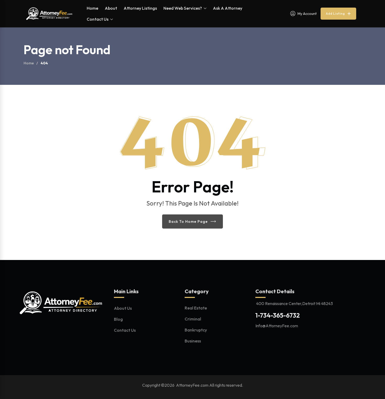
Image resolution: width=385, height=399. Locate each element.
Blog (118, 319)
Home (92, 8)
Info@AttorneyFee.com (276, 325)
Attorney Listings (140, 8)
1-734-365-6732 (277, 315)
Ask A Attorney (227, 8)
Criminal (193, 319)
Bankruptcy (196, 329)
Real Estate (196, 308)
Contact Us (97, 19)
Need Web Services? (182, 8)
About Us (123, 308)
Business (193, 340)
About (111, 8)
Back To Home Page (188, 221)
